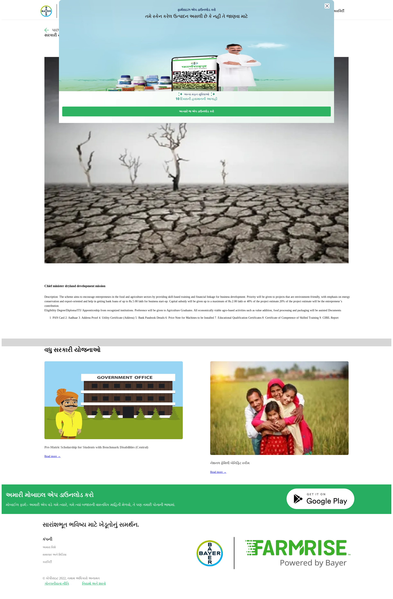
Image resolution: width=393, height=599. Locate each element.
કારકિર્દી (339, 11)
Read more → (52, 456)
